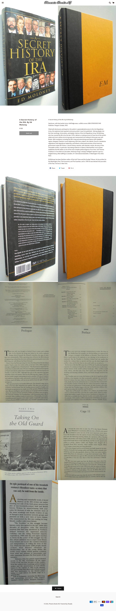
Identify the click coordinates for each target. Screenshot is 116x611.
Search (58, 597)
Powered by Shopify (66, 604)
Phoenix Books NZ (54, 604)
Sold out (29, 133)
